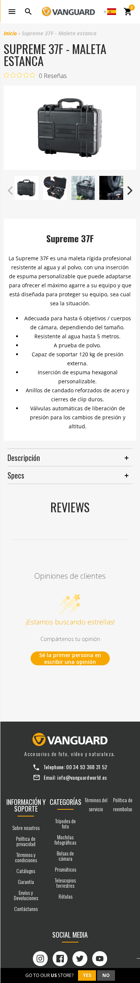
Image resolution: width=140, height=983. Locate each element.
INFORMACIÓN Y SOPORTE (26, 805)
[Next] (129, 190)
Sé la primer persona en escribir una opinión (70, 658)
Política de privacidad (25, 841)
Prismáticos (65, 869)
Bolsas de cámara (65, 855)
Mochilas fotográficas (65, 839)
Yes (87, 975)
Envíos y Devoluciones (26, 895)
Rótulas (65, 896)
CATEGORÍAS (65, 802)
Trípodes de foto (65, 823)
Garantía (26, 881)
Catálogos (25, 871)
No (106, 975)
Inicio (10, 33)
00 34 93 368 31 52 (86, 767)
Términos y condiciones (26, 857)
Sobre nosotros (26, 827)
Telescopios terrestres (65, 882)
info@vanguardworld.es (82, 777)
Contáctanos (26, 908)
